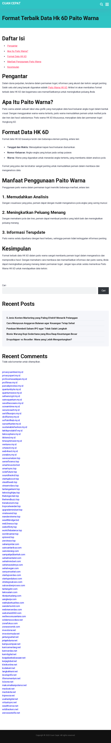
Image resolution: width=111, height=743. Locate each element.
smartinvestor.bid (11, 465)
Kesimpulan (13, 67)
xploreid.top (8, 537)
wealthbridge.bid (10, 520)
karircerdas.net (9, 650)
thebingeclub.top (10, 496)
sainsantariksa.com (12, 547)
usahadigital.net (10, 699)
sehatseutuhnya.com (12, 564)
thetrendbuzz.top (10, 499)
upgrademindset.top (12, 509)
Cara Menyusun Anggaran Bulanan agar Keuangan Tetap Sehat (41, 323)
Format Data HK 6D (17, 56)
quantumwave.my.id (12, 392)
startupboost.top (10, 478)
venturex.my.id (9, 444)
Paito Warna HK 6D (57, 87)
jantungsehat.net (10, 637)
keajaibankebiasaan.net (13, 657)
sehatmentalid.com (11, 558)
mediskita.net (9, 692)
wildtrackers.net (10, 709)
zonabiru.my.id (9, 454)
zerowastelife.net (11, 712)
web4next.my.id (10, 451)
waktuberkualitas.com (13, 602)
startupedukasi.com (12, 578)
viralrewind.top (9, 513)
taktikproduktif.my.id (12, 430)
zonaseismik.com (11, 626)
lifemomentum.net (11, 678)
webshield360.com (11, 613)
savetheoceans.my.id (12, 403)
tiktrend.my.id (8, 437)
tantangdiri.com (9, 589)
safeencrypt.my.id (11, 396)
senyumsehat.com (11, 571)
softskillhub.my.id (11, 420)
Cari (4, 285)
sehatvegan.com (10, 568)
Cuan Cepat (11, 3)
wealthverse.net (10, 706)
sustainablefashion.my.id (14, 427)
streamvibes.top (10, 485)
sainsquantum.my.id (12, 399)
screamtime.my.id (11, 406)
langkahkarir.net (10, 671)
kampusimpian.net (11, 644)
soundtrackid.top (10, 475)
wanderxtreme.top (11, 516)
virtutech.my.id (9, 448)
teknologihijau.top (11, 492)
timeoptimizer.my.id (12, 441)
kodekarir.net (8, 668)
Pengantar (12, 45)
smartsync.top (9, 468)
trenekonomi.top (10, 503)
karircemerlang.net (11, 647)
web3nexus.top (10, 523)
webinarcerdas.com (12, 609)
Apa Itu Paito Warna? (17, 51)
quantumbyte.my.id (11, 389)
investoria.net (9, 630)
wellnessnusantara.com (14, 616)
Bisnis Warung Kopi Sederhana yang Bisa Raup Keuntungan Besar (42, 334)
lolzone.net (7, 681)
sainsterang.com (10, 551)
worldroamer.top (10, 534)
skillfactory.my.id (10, 416)
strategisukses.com (12, 582)
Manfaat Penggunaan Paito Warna (24, 61)
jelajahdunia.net (9, 640)
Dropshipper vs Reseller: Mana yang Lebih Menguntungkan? (39, 339)
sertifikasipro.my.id (11, 413)
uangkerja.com (9, 599)
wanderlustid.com (11, 606)
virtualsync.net (9, 702)
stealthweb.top (9, 482)
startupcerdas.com (11, 575)
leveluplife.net (9, 675)
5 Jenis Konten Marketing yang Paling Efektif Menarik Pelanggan (42, 318)
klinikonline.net (9, 664)
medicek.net (8, 688)
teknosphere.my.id (11, 434)
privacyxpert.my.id (11, 375)
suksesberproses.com (13, 585)
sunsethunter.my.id (11, 423)
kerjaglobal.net (9, 661)
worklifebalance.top (12, 530)
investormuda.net (11, 633)
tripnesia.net (8, 695)
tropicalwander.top (11, 506)
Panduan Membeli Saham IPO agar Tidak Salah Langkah (37, 328)
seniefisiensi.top (10, 461)
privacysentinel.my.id (12, 372)
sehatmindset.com (11, 561)
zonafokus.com (10, 623)
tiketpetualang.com (11, 595)
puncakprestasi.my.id (12, 386)
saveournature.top (11, 458)
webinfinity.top (9, 527)
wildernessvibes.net (12, 620)
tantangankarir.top (11, 489)
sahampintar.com (10, 544)
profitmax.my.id (9, 382)
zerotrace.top (9, 540)
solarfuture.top (9, 471)
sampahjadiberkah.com (13, 554)
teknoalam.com (9, 592)
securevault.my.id (11, 410)
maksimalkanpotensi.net (14, 685)
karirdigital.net (9, 654)
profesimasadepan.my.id (14, 379)
